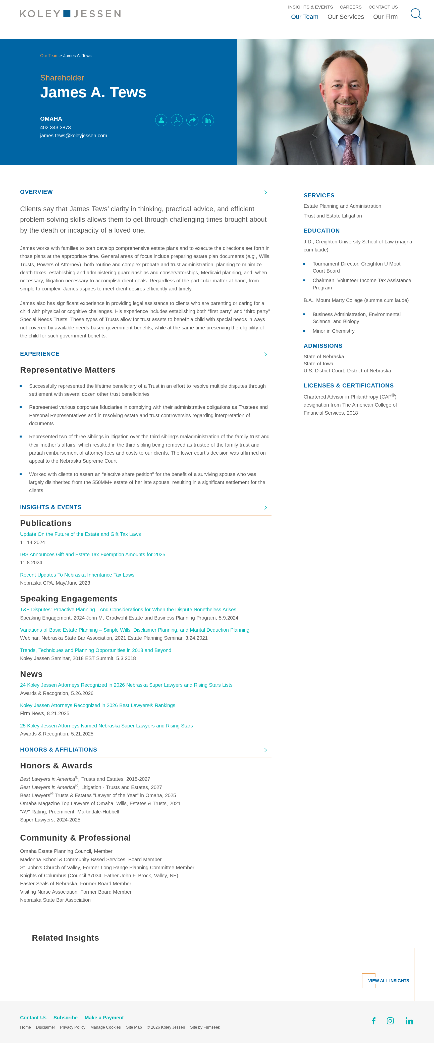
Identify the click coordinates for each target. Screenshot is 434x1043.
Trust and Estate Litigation (333, 216)
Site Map (134, 1027)
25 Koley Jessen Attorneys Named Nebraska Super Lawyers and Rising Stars (106, 725)
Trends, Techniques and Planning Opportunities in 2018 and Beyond (95, 650)
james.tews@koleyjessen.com (73, 135)
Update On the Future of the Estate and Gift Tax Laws (80, 534)
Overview (36, 192)
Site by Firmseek (205, 1027)
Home (25, 1027)
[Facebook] (373, 1022)
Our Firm (385, 16)
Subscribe (65, 1017)
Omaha (51, 118)
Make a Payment (104, 1017)
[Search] (416, 13)
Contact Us (383, 7)
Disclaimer (45, 1027)
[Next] (420, 960)
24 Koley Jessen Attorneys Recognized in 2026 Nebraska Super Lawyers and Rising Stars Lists (126, 685)
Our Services (346, 16)
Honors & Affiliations (58, 749)
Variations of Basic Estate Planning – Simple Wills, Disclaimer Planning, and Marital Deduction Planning (134, 630)
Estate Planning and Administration (342, 206)
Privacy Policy (72, 1027)
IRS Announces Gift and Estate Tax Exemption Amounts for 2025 (92, 554)
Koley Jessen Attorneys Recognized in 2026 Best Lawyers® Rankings (97, 705)
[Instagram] (391, 1022)
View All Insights (388, 980)
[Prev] (14, 960)
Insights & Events (310, 7)
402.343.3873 (55, 127)
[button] (192, 120)
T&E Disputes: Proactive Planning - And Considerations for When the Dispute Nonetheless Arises (128, 609)
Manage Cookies (105, 1027)
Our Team (304, 16)
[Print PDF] (177, 120)
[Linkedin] (409, 1022)
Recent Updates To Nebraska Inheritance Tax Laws (77, 575)
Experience (40, 354)
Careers (351, 7)
